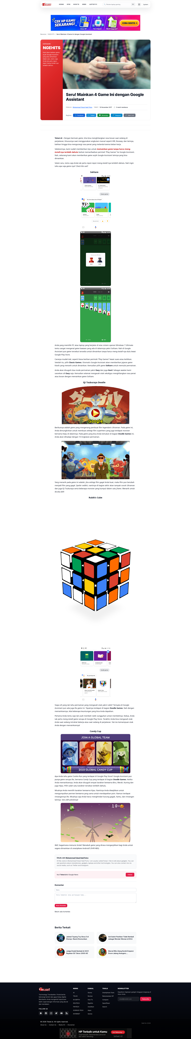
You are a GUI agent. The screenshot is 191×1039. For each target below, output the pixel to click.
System (145, 4)
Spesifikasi (106, 1003)
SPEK (68, 4)
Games (90, 1014)
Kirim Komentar (61, 905)
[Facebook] (46, 1013)
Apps (89, 1010)
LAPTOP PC (93, 4)
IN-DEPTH (76, 999)
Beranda (43, 34)
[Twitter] (56, 1013)
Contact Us (52, 1025)
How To (90, 999)
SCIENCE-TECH (78, 1010)
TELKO (75, 996)
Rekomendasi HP (108, 996)
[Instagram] (51, 1013)
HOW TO (76, 4)
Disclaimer (71, 1025)
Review (90, 996)
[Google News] (41, 1013)
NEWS (84, 4)
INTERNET (76, 1014)
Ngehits (90, 1003)
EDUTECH (76, 1003)
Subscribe (145, 999)
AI (74, 992)
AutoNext (91, 1007)
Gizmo (90, 992)
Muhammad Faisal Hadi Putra (82, 107)
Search (104, 1007)
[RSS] (67, 1013)
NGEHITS (51, 34)
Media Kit (62, 1025)
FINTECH (76, 1007)
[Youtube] (61, 1013)
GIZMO (61, 4)
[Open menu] (139, 4)
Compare (105, 999)
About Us (43, 1025)
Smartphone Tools (108, 992)
